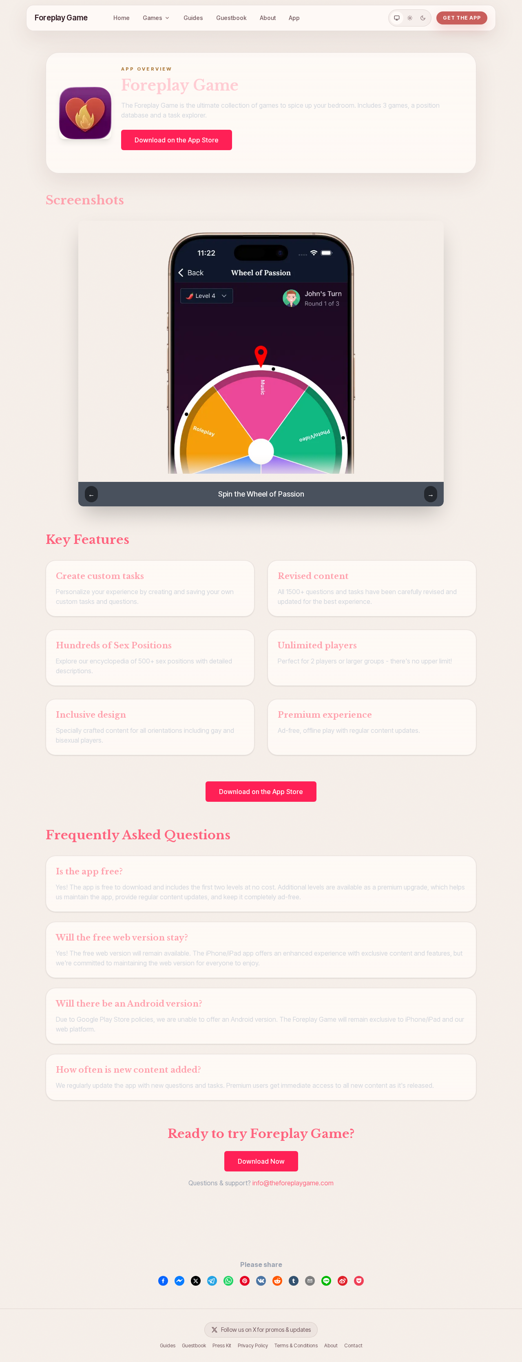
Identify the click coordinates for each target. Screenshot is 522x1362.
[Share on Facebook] (163, 1281)
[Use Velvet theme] (422, 17)
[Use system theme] (396, 17)
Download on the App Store (177, 140)
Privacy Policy (253, 1345)
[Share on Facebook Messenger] (179, 1281)
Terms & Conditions (296, 1345)
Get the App (462, 18)
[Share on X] (196, 1281)
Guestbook (231, 17)
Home (121, 17)
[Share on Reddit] (277, 1281)
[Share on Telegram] (212, 1281)
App (294, 17)
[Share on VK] (261, 1281)
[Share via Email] (310, 1281)
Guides (193, 17)
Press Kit (221, 1345)
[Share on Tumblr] (294, 1281)
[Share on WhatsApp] (228, 1281)
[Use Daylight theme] (409, 17)
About (268, 17)
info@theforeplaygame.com (293, 1183)
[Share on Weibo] (342, 1281)
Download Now (261, 1161)
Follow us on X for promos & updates (266, 1329)
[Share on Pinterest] (245, 1281)
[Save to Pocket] (359, 1281)
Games (152, 17)
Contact (353, 1345)
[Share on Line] (326, 1281)
